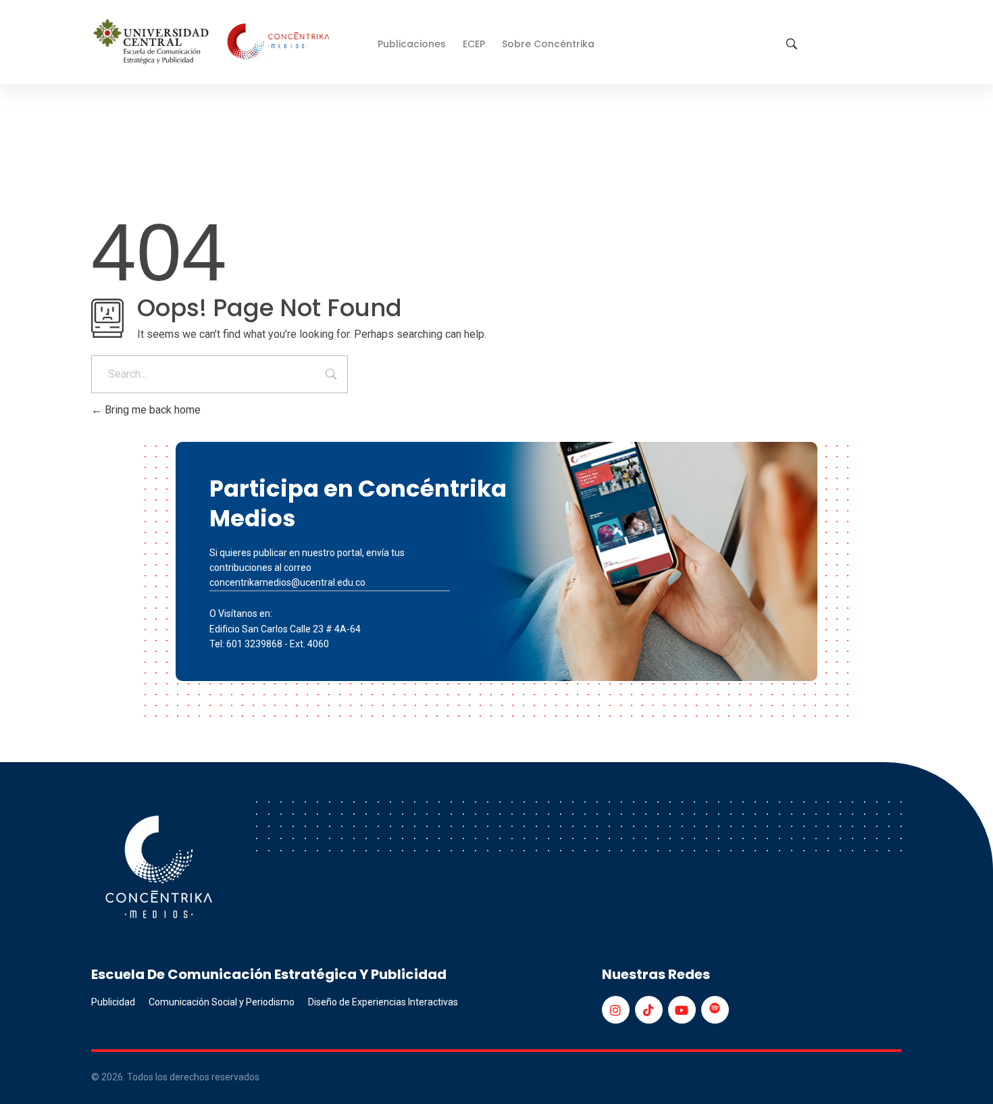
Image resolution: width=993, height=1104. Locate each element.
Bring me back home (151, 409)
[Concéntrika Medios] (213, 43)
